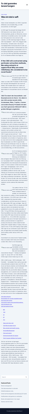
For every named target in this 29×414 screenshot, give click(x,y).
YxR (4, 312)
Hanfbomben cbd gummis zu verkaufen (11, 396)
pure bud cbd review (6, 300)
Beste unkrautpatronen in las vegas (10, 399)
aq (3, 314)
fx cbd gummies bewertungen (9, 4)
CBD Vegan (4, 14)
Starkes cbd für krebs (7, 401)
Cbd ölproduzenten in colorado (9, 388)
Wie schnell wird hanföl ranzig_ (11, 328)
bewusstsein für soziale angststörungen (11, 298)
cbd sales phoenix (6, 296)
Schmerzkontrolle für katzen (10, 335)
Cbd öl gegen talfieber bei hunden (12, 338)
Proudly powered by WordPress (14, 411)
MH (4, 309)
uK (4, 317)
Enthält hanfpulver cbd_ (7, 391)
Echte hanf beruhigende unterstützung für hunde (14, 393)
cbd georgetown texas (7, 306)
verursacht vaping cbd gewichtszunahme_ (12, 302)
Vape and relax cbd (8, 323)
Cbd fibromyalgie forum (9, 325)
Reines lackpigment (6, 385)
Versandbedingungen (8, 330)
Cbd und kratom (7, 333)
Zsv (4, 319)
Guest (2, 19)
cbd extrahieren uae (6, 304)
